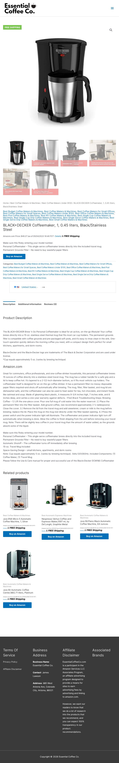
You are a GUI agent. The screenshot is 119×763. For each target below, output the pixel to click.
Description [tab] (9, 304)
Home (6, 203)
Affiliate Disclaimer (12, 669)
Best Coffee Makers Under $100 (57, 203)
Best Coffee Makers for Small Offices (96, 211)
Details (58, 236)
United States (29, 287)
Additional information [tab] (30, 304)
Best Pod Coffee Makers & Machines (21, 215)
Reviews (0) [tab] (50, 304)
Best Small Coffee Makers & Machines (68, 219)
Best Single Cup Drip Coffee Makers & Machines (38, 217)
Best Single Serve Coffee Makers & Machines (85, 217)
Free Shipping (12, 27)
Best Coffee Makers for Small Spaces (21, 213)
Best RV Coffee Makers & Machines (58, 215)
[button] (111, 30)
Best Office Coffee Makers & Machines (94, 213)
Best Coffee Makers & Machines (25, 203)
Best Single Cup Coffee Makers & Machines (79, 271)
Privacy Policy (10, 662)
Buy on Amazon (14, 256)
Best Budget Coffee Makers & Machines (23, 211)
